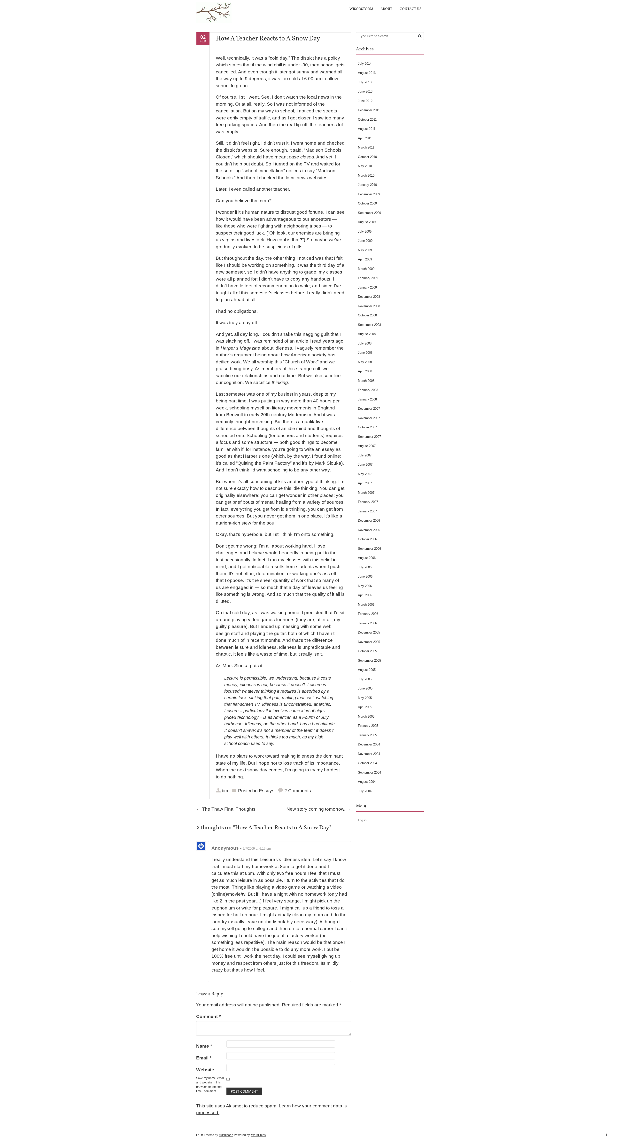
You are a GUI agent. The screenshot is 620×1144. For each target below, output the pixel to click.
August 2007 (367, 446)
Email (203, 1057)
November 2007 (369, 418)
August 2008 (367, 334)
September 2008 (369, 325)
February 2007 (368, 502)
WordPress (258, 1135)
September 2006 (369, 548)
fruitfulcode (226, 1135)
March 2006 (366, 604)
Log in (362, 820)
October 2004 (367, 763)
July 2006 (365, 567)
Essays (266, 790)
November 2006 (369, 530)
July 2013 (365, 82)
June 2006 (365, 576)
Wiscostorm (361, 9)
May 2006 (365, 586)
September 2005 (369, 660)
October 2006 (367, 539)
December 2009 (369, 194)
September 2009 (369, 213)
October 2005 (367, 651)
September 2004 (369, 772)
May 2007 (365, 474)
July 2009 (365, 231)
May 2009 (365, 250)
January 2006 (367, 623)
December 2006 (369, 520)
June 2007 (365, 464)
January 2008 (367, 399)
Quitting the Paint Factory (264, 463)
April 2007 (365, 483)
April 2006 (365, 595)
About (386, 9)
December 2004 (369, 744)
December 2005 (369, 632)
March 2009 (366, 269)
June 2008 (365, 352)
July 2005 (365, 679)
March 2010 (366, 175)
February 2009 (368, 278)
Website (205, 1069)
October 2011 (367, 119)
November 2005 (369, 642)
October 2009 (367, 203)
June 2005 (365, 688)
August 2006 (367, 558)
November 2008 (369, 306)
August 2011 (366, 129)
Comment (208, 1016)
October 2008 (367, 315)
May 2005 (365, 698)
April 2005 (365, 707)
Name (204, 1046)
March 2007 (366, 492)
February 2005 (368, 726)
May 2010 (365, 166)
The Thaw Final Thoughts (226, 809)
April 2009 (365, 259)
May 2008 (365, 362)
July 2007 (365, 455)
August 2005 (367, 670)
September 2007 (369, 437)
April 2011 (365, 138)
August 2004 (367, 782)
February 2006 (368, 614)
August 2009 (367, 222)
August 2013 (367, 73)
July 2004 (365, 791)
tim (225, 790)
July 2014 (365, 63)
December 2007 (369, 408)
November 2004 (369, 754)
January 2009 (367, 287)
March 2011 (366, 147)
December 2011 (369, 110)
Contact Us (410, 9)
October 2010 (367, 157)
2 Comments (297, 790)
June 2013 (365, 91)
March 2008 (366, 381)
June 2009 (365, 241)
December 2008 (369, 296)
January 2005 (367, 735)
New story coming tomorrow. (319, 809)
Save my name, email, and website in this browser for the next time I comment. (210, 1084)
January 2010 (367, 185)
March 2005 (366, 716)
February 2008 (368, 390)
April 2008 (365, 371)
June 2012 (365, 101)
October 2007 (367, 427)
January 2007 (367, 511)
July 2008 (365, 343)
